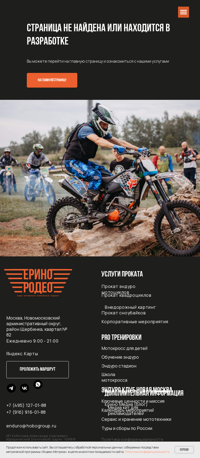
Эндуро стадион (118, 366)
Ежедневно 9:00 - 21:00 (32, 341)
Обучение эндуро (120, 357)
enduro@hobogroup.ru (31, 426)
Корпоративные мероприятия (134, 321)
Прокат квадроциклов (126, 295)
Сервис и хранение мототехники (136, 419)
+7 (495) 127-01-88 (26, 405)
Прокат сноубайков (123, 313)
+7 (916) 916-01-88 (26, 412)
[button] (183, 12)
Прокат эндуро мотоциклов (118, 289)
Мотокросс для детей (124, 348)
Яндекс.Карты (22, 353)
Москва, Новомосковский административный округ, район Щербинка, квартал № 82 (36, 326)
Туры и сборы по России (126, 428)
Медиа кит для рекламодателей (126, 410)
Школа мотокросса (114, 377)
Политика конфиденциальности (132, 439)
